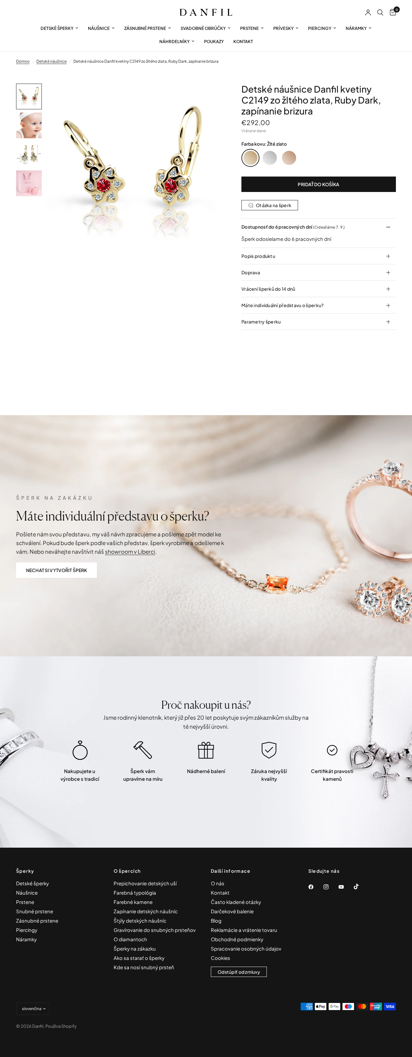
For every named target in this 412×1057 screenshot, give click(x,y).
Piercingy (319, 28)
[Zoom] (209, 97)
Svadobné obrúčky (203, 28)
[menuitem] (59, 28)
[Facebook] (315, 887)
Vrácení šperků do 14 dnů (268, 289)
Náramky (356, 28)
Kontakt (243, 41)
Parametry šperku (261, 321)
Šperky (25, 871)
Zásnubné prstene (145, 28)
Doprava (250, 272)
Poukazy (214, 41)
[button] (56, 570)
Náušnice (99, 28)
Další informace (230, 871)
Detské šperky (57, 28)
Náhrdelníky (174, 41)
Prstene (249, 28)
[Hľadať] (380, 12)
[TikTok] (361, 886)
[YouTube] (346, 887)
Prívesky (283, 28)
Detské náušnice (51, 61)
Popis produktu (258, 256)
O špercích (127, 871)
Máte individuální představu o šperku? (282, 305)
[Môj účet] (368, 12)
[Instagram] (330, 887)
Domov (23, 61)
